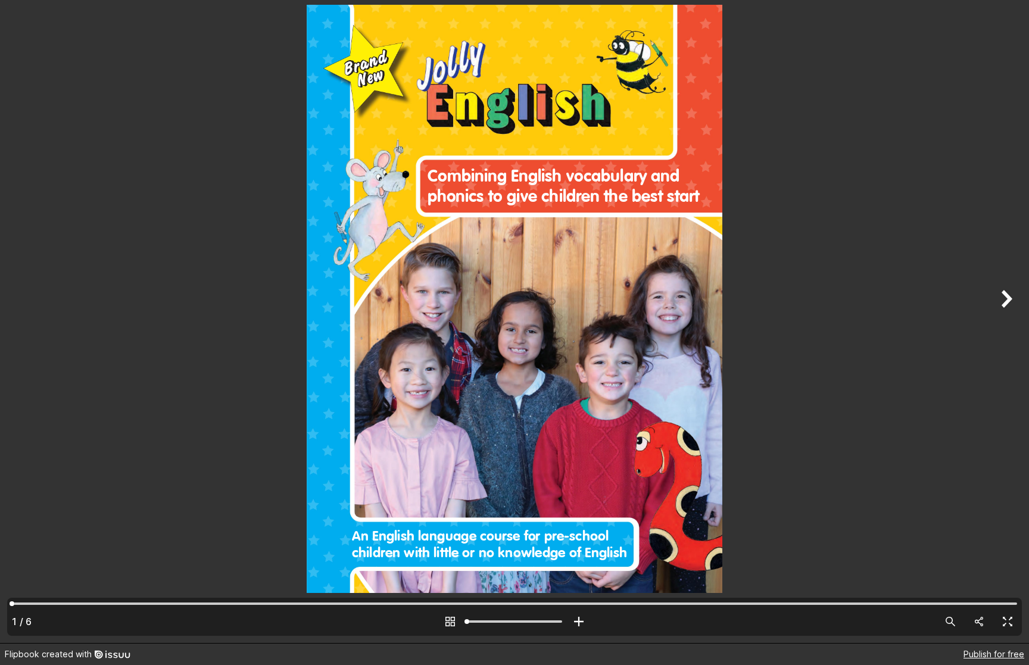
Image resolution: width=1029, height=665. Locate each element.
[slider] (514, 621)
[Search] (950, 621)
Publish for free (993, 654)
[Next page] (1005, 321)
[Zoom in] (579, 621)
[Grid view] (450, 621)
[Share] (979, 621)
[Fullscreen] (1007, 621)
